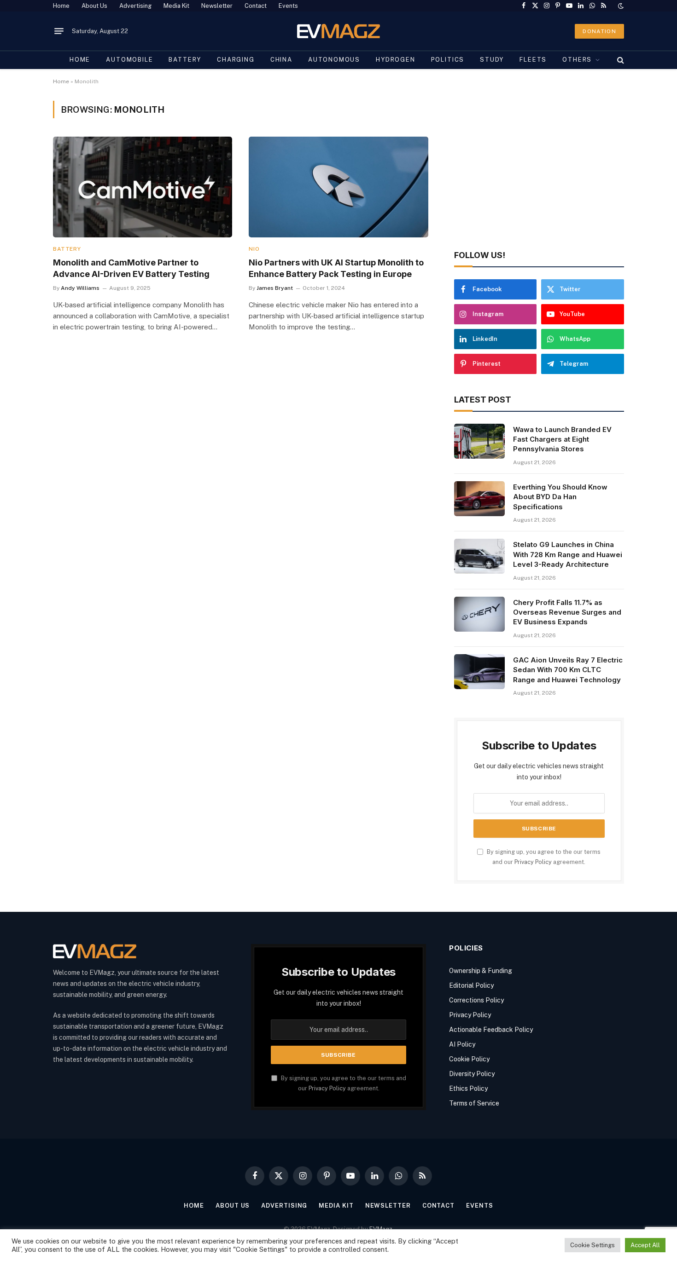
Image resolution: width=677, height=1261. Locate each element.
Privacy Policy (533, 861)
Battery (185, 59)
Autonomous (334, 59)
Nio (254, 249)
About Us (94, 5)
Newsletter (217, 5)
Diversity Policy (472, 1073)
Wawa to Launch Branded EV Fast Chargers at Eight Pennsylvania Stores (562, 439)
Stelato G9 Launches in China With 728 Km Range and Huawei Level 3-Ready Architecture (567, 554)
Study (492, 59)
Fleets (533, 59)
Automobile (129, 59)
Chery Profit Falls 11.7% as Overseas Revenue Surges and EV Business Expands (567, 612)
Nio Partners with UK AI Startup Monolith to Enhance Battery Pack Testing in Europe (336, 268)
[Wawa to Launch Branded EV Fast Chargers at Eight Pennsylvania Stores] (479, 441)
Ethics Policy (468, 1088)
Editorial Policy (471, 985)
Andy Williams (80, 288)
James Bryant (275, 288)
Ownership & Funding (480, 970)
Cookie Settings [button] (592, 1245)
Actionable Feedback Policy (491, 1029)
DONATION (599, 31)
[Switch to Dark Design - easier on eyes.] (620, 6)
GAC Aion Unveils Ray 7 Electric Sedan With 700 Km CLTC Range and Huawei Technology (568, 670)
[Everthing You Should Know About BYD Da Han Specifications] (479, 498)
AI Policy (462, 1044)
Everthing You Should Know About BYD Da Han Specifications (560, 497)
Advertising (135, 5)
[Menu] (59, 31)
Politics (448, 59)
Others (577, 59)
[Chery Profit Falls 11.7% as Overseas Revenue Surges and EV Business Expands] (479, 614)
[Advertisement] (539, 165)
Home (61, 5)
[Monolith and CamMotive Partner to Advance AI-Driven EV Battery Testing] (142, 187)
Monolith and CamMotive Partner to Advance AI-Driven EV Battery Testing (131, 268)
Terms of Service (474, 1103)
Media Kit (176, 5)
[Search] (619, 60)
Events (288, 5)
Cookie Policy (469, 1059)
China (281, 59)
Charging (236, 59)
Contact (256, 5)
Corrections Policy (476, 1000)
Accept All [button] (645, 1245)
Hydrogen (395, 59)
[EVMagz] (338, 31)
